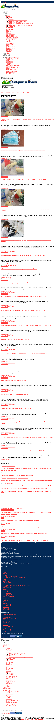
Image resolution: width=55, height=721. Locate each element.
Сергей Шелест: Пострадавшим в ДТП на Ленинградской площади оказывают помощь (27, 480)
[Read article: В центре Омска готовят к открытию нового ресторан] (27, 472)
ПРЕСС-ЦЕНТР (7, 54)
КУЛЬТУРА (8, 22)
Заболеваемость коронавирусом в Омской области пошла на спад (20, 283)
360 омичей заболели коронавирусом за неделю (15, 394)
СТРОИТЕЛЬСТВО (10, 48)
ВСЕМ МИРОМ (9, 61)
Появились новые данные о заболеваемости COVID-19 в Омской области (23, 255)
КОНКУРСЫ (9, 64)
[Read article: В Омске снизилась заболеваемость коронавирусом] (27, 363)
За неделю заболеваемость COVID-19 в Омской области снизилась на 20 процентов (26, 325)
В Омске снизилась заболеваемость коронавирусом (16, 367)
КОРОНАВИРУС (25, 92)
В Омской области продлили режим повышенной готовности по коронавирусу (24, 353)
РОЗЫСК (11, 26)
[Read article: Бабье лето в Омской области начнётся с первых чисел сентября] (27, 523)
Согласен (40, 719)
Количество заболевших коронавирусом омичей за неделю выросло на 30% (23, 296)
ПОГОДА (8, 29)
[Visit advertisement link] (12, 503)
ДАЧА (7, 60)
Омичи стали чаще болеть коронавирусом (13, 380)
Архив (4, 631)
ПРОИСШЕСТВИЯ (10, 25)
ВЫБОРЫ (11, 19)
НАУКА (7, 45)
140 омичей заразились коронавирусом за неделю (16, 408)
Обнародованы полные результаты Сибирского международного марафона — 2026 (26, 486)
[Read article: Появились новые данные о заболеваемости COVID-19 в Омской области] (27, 251)
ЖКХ (7, 40)
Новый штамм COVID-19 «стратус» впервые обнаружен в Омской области (23, 150)
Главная (2, 92)
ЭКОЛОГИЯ (9, 50)
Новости (5, 12)
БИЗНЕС (8, 39)
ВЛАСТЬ (8, 15)
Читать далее (6, 129)
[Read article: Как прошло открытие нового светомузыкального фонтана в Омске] (27, 516)
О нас (4, 2)
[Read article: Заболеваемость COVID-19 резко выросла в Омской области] (27, 265)
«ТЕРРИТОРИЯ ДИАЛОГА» (12, 58)
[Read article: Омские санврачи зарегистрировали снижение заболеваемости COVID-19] (27, 447)
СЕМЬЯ (8, 48)
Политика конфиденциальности (11, 630)
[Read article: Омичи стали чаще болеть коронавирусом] (27, 376)
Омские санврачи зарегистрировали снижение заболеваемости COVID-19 (23, 451)
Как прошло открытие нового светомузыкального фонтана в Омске (21, 520)
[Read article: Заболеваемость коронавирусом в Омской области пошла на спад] (27, 279)
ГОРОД (8, 20)
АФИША (8, 58)
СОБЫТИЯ (8, 30)
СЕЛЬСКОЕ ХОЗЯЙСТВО (12, 39)
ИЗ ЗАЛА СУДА (9, 27)
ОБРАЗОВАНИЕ (10, 44)
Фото (4, 53)
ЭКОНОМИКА (9, 35)
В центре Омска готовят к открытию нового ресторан (17, 475)
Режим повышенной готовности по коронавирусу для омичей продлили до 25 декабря (27, 437)
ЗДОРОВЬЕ (9, 41)
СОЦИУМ (8, 31)
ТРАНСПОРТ (9, 53)
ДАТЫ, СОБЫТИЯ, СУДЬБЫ (13, 67)
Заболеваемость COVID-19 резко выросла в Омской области (19, 269)
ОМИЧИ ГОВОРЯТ (10, 71)
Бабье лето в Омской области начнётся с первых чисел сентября (20, 527)
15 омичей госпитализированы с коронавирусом (15, 339)
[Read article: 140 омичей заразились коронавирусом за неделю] (27, 404)
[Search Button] (12, 639)
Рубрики (5, 15)
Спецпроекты (6, 55)
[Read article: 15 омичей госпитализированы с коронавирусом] (27, 335)
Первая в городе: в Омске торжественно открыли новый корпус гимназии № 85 (24, 540)
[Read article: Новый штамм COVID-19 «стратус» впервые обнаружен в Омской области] (27, 138)
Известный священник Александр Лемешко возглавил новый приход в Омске (24, 533)
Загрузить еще (4, 460)
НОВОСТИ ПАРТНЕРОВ (11, 69)
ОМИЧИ (8, 67)
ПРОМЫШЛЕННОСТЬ (11, 36)
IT (6, 45)
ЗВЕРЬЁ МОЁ (9, 62)
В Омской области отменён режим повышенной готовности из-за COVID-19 (23, 179)
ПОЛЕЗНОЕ (9, 68)
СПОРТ (7, 34)
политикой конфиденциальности (29, 719)
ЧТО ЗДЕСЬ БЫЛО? (11, 73)
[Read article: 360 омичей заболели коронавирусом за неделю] (27, 390)
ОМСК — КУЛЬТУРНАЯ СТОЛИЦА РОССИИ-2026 (21, 25)
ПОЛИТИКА (9, 16)
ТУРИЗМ (8, 63)
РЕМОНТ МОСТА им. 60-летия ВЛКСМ (18, 20)
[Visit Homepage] (10, 7)
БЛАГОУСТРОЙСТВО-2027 (15, 22)
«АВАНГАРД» (12, 34)
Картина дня (6, 11)
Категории (7, 92)
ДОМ (7, 50)
